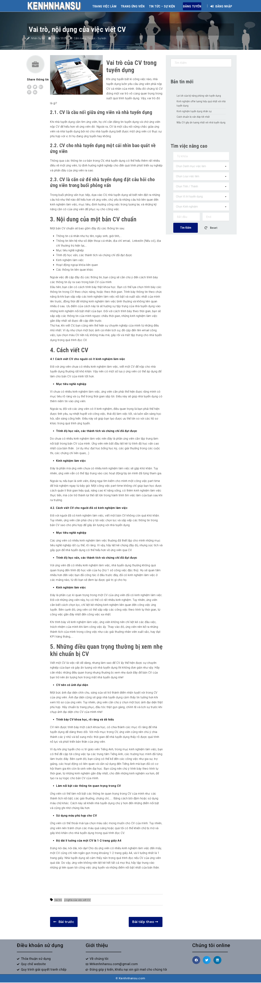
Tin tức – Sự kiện (162, 6)
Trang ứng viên (133, 6)
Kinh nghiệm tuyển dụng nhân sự (194, 111)
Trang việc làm (104, 6)
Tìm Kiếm (185, 227)
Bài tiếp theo (143, 922)
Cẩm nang (80, 38)
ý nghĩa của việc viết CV (77, 900)
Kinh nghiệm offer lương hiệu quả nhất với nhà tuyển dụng (201, 103)
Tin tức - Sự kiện (96, 38)
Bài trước (66, 922)
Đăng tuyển (192, 6)
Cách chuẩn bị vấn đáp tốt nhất (193, 116)
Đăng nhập (223, 6)
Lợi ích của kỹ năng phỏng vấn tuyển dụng (199, 95)
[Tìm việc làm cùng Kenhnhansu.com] (54, 6)
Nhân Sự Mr (38, 38)
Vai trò (58, 900)
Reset (213, 228)
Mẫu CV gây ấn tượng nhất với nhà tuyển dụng (201, 122)
